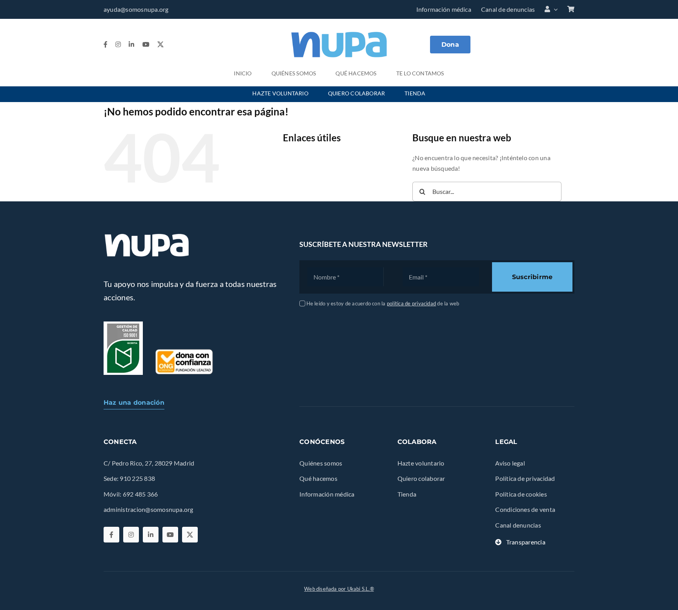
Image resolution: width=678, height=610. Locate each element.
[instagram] (118, 44)
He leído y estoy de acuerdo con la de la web (382, 303)
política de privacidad (411, 303)
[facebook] (106, 44)
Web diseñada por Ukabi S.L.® (339, 589)
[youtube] (145, 44)
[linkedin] (131, 44)
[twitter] (160, 44)
